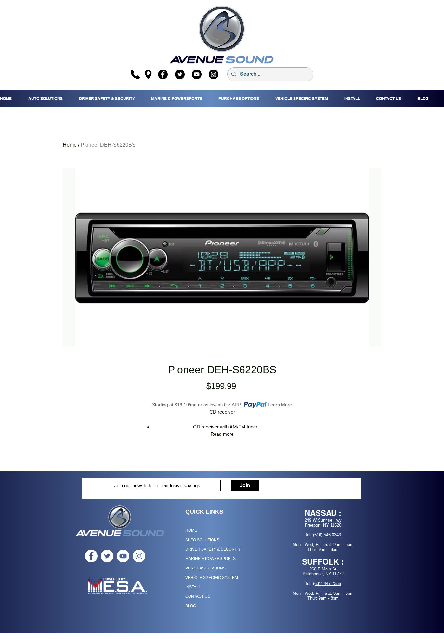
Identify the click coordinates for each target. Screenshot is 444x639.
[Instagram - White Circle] (139, 556)
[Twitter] (180, 74)
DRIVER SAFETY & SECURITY (213, 549)
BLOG (190, 606)
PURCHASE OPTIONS (205, 568)
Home (70, 144)
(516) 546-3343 (327, 534)
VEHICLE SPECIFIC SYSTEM (211, 577)
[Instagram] (213, 74)
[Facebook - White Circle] (91, 556)
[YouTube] (197, 74)
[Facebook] (163, 74)
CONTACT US (197, 596)
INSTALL (193, 587)
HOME (191, 530)
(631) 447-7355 (327, 583)
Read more (222, 434)
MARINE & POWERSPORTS (210, 558)
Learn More (280, 404)
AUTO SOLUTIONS (202, 540)
